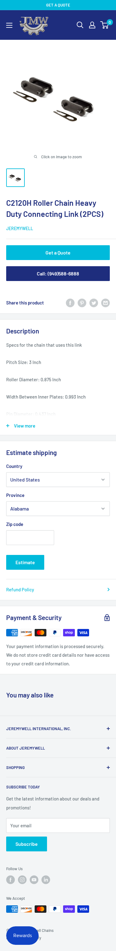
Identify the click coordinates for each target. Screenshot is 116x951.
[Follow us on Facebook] (10, 879)
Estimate (25, 562)
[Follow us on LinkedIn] (45, 879)
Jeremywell (19, 228)
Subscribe (26, 844)
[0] (105, 25)
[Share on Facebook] (70, 302)
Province (15, 495)
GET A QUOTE (58, 4)
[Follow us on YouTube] (34, 879)
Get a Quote (58, 252)
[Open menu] (9, 25)
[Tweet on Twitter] (93, 302)
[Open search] (80, 25)
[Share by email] (105, 302)
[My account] (92, 25)
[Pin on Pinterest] (82, 302)
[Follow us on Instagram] (22, 879)
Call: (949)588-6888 (58, 273)
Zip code (14, 524)
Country (14, 466)
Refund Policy (20, 589)
